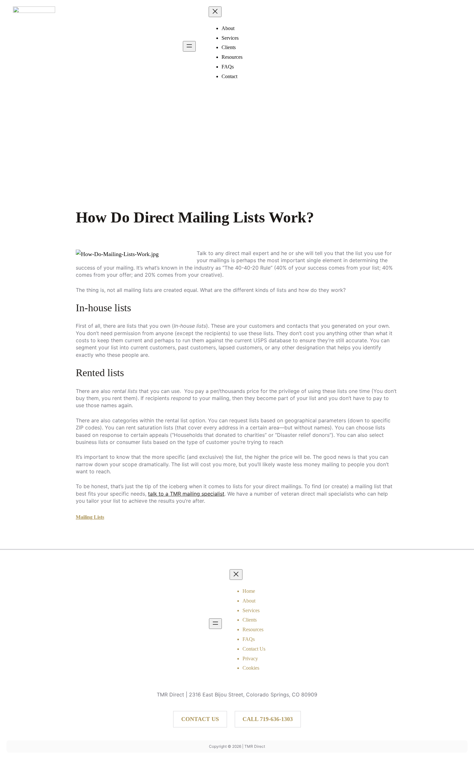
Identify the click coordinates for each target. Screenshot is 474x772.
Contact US (200, 719)
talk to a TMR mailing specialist (186, 493)
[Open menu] (189, 46)
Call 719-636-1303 (267, 719)
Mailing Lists (90, 517)
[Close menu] (215, 11)
